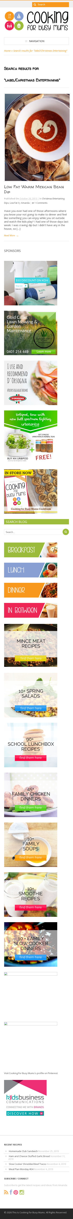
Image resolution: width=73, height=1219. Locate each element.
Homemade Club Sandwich (23, 1151)
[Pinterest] (15, 1192)
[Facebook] (11, 1192)
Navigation (36, 41)
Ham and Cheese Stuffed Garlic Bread (29, 1156)
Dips (6, 202)
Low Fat (13, 202)
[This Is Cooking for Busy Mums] (36, 29)
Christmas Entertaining (53, 198)
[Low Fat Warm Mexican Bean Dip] (36, 137)
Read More (9, 235)
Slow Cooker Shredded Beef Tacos (27, 1164)
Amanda (25, 202)
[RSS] (6, 1192)
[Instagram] (21, 1192)
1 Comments (41, 202)
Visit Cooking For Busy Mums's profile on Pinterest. (31, 1073)
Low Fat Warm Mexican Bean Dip (34, 189)
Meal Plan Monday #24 (21, 1169)
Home (7, 50)
